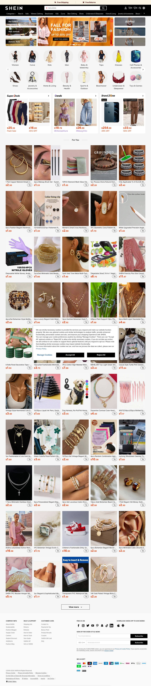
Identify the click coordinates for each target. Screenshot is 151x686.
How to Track (28, 635)
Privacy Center (10, 673)
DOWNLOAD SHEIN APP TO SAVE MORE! (131, 621)
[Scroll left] (141, 13)
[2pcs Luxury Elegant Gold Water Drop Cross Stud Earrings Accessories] (47, 299)
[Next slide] (110, 31)
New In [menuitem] (20, 14)
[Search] (103, 8)
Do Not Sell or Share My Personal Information (20, 676)
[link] (38, 2)
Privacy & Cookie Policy (122, 649)
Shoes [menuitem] (81, 14)
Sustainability (10, 627)
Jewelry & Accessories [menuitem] (125, 14)
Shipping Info (28, 624)
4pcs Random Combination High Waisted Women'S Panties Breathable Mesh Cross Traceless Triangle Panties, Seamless (104, 456)
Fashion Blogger (11, 630)
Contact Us (44, 624)
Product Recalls (46, 633)
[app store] (118, 626)
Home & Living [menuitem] (111, 14)
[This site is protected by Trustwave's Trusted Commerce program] (78, 671)
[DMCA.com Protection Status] (84, 671)
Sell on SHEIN (28, 644)
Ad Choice (51, 678)
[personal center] (125, 8)
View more (74, 607)
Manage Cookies (41, 673)
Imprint (43, 678)
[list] (95, 625)
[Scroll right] (144, 13)
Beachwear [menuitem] (49, 14)
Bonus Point (45, 630)
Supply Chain (10, 633)
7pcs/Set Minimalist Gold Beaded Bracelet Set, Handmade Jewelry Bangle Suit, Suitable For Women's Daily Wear (47, 273)
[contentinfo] (112, 665)
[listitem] (19, 166)
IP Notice (25, 678)
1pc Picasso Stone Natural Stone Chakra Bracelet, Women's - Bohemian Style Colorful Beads (104, 182)
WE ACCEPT (81, 659)
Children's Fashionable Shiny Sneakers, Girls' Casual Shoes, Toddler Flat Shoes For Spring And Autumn (75, 548)
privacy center (108, 650)
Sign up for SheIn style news (88, 632)
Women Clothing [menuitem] (37, 14)
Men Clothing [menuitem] (72, 14)
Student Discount (11, 638)
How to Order (28, 633)
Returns (26, 627)
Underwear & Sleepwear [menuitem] (94, 14)
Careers (8, 635)
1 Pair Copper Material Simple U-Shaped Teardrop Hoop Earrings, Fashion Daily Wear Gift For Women (19, 182)
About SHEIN (10, 624)
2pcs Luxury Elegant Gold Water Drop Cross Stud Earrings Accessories (47, 319)
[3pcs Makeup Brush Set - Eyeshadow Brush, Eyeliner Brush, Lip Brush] (47, 162)
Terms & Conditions (44, 676)
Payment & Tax (46, 627)
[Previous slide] (40, 31)
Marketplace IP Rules (13, 678)
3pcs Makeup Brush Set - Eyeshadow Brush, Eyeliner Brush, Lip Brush (47, 182)
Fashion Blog (10, 644)
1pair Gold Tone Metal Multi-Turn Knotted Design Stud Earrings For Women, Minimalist (75, 273)
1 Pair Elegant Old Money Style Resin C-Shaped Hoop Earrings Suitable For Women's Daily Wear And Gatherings (132, 502)
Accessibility (34, 678)
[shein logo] (13, 8)
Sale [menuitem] (27, 14)
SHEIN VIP (27, 641)
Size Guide (27, 638)
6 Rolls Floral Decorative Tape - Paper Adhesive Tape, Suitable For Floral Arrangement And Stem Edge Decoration (19, 365)
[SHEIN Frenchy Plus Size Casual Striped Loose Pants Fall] (132, 254)
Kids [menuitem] (57, 14)
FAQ (42, 641)
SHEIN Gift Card (46, 638)
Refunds (26, 630)
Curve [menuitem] (63, 14)
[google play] (123, 626)
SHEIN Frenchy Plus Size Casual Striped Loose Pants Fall (132, 273)
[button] (139, 8)
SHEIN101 (9, 641)
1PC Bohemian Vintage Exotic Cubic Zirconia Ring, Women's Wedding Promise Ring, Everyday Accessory (47, 548)
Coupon (43, 635)
